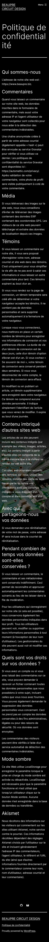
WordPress (29, 931)
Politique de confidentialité (16, 925)
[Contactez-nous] (27, 905)
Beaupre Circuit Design (21, 919)
